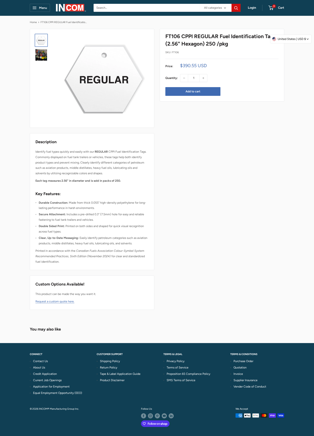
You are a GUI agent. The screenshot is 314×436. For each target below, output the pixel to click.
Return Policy (108, 367)
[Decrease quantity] (184, 78)
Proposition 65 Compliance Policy (188, 374)
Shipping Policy (110, 361)
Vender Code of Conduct (250, 386)
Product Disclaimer (112, 380)
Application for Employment (51, 386)
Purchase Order (243, 361)
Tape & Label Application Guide (120, 374)
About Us (39, 367)
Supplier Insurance (245, 380)
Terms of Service (177, 367)
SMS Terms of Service (181, 380)
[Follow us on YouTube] (164, 415)
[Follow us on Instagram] (150, 415)
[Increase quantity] (203, 78)
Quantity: (171, 78)
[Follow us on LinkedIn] (171, 415)
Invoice (238, 374)
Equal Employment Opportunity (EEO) (57, 393)
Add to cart (193, 91)
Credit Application (45, 374)
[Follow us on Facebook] (143, 415)
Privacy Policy (175, 361)
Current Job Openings (47, 380)
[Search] (236, 8)
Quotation (240, 367)
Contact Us (40, 361)
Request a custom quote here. (54, 301)
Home (33, 22)
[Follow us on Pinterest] (157, 415)
